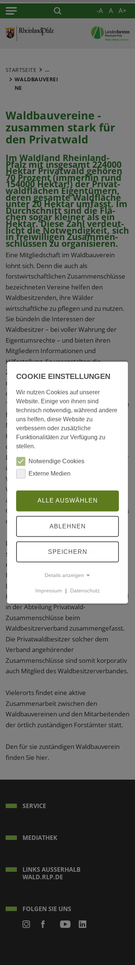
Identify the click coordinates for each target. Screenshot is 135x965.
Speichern (67, 551)
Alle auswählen (68, 500)
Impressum (48, 591)
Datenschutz (85, 591)
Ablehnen (68, 526)
